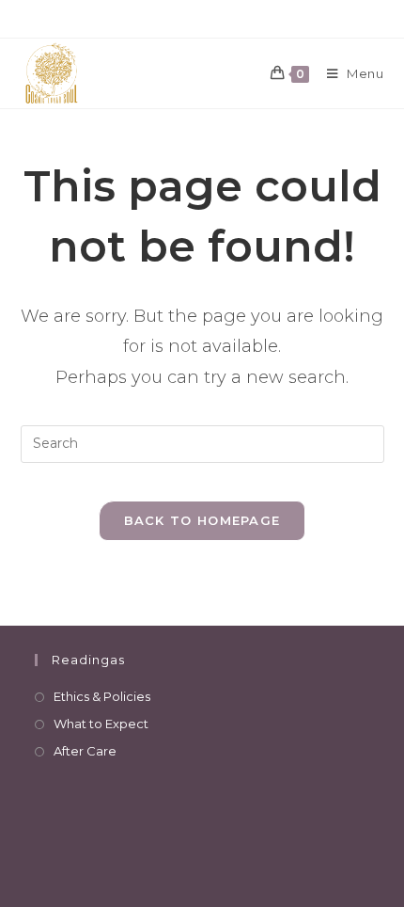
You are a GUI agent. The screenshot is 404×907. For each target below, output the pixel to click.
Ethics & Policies (102, 696)
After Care (85, 750)
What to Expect (101, 723)
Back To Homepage (202, 520)
